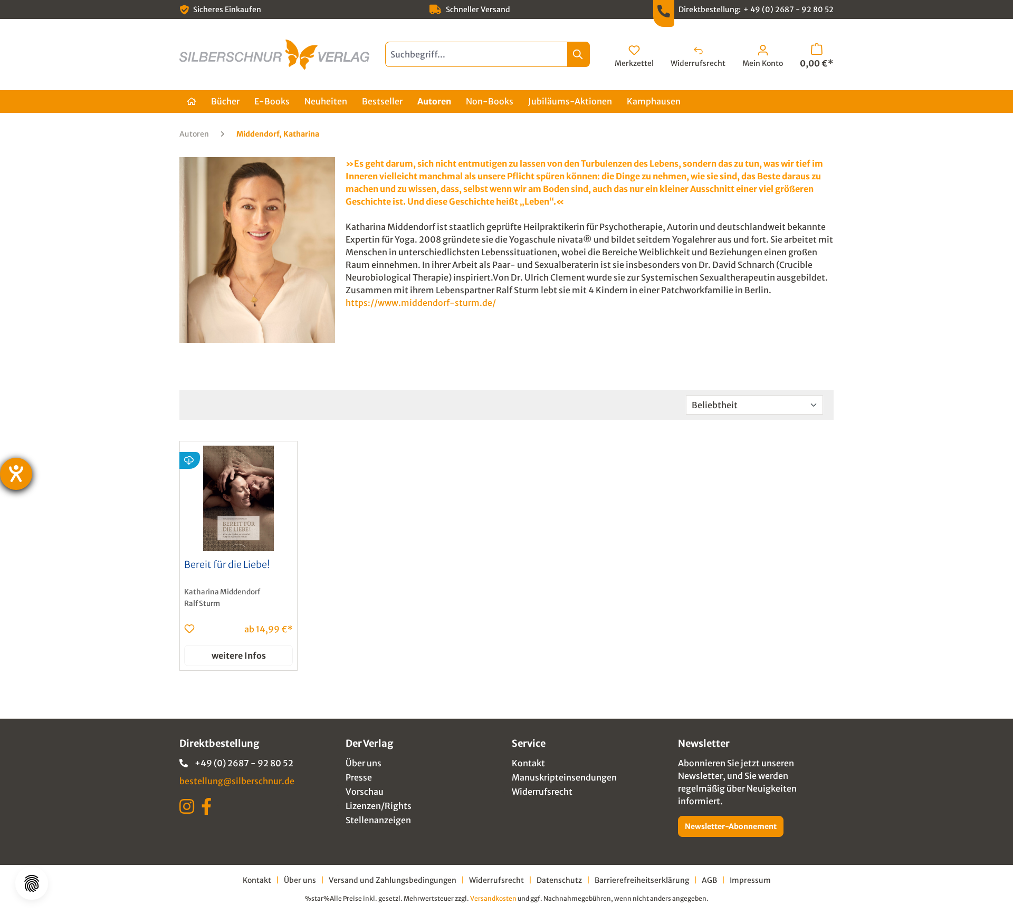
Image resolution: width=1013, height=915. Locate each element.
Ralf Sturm (202, 603)
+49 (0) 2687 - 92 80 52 (244, 763)
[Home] (191, 101)
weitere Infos (239, 655)
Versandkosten (493, 898)
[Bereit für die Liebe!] (238, 498)
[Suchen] (578, 54)
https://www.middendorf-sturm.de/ (421, 302)
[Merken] (189, 628)
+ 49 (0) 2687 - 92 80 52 (788, 9)
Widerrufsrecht (542, 791)
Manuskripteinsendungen (564, 777)
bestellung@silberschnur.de (236, 781)
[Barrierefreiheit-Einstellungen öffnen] (16, 474)
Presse (359, 777)
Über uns (363, 763)
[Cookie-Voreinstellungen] (31, 883)
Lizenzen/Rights (379, 806)
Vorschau (365, 791)
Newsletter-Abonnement (731, 826)
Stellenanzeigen (378, 820)
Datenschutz (559, 880)
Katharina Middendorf (222, 591)
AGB (709, 880)
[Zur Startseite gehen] (274, 55)
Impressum (750, 880)
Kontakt (528, 763)
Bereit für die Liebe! (227, 565)
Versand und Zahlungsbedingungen (392, 880)
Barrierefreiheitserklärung (642, 880)
